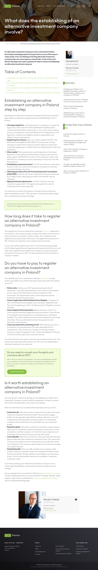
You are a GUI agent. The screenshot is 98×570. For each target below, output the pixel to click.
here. (40, 206)
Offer (48, 6)
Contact (70, 6)
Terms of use (63, 566)
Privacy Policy (60, 546)
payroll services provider (51, 473)
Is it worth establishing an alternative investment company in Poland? (33, 93)
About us (41, 6)
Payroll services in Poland (63, 553)
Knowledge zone (59, 6)
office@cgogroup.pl (72, 73)
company (46, 231)
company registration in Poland (45, 478)
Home (6, 43)
